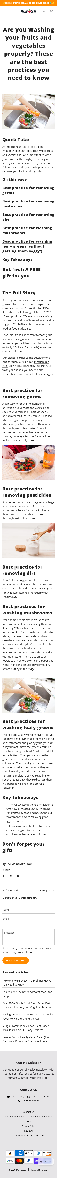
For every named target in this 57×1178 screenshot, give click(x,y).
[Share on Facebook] (3, 876)
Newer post (44, 890)
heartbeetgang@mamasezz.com (30, 1096)
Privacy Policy (29, 1126)
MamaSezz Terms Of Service (28, 1135)
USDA (45, 308)
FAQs (28, 1121)
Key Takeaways (17, 259)
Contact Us (28, 1111)
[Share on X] (11, 876)
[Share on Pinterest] (18, 876)
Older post (12, 890)
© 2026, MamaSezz (17, 1169)
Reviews (28, 1130)
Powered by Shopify (39, 1169)
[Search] (44, 10)
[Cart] (51, 10)
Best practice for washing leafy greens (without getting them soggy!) (27, 246)
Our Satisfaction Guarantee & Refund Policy (28, 1116)
